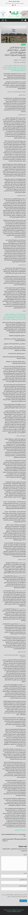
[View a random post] (2, 20)
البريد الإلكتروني (23, 880)
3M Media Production (16, 911)
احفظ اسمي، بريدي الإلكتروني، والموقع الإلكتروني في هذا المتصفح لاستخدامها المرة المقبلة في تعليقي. (14, 895)
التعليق (25, 855)
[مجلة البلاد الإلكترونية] (14, 11)
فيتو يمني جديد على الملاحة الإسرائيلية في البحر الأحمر (13, 835)
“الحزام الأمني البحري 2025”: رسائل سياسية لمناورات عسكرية (15, 840)
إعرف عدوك (23, 44)
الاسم (25, 873)
